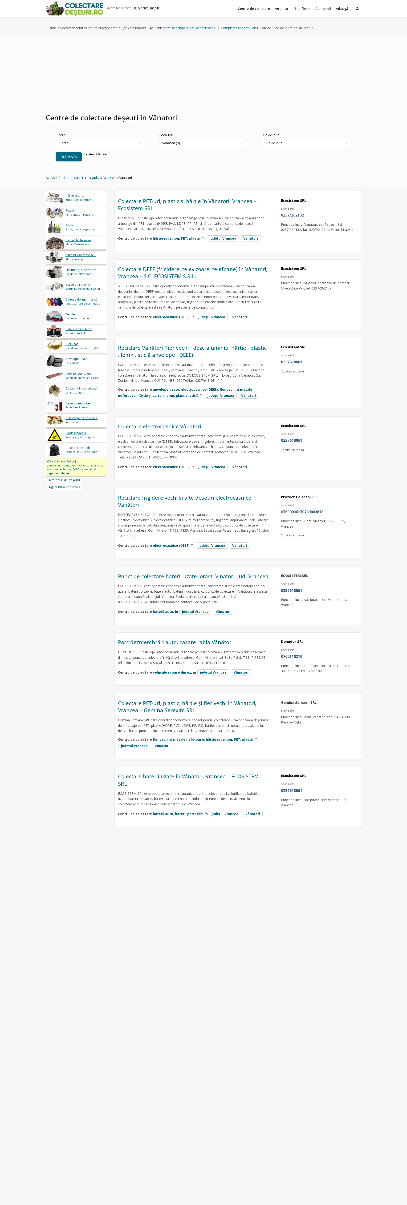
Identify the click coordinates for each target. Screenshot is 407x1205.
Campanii (323, 8)
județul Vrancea (223, 238)
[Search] (357, 8)
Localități (166, 135)
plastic (195, 238)
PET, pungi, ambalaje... (79, 212)
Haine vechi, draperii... (79, 316)
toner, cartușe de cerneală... (83, 301)
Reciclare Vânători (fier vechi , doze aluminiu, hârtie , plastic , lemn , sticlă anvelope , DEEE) (192, 351)
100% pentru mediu (145, 8)
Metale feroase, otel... (78, 242)
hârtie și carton (166, 238)
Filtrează (69, 156)
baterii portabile (189, 813)
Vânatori (250, 238)
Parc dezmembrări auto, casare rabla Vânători (175, 642)
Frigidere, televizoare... (81, 272)
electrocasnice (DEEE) (171, 317)
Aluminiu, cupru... (80, 257)
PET (184, 238)
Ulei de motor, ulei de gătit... (83, 346)
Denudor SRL (292, 641)
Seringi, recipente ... (77, 405)
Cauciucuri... (76, 361)
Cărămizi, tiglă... (81, 390)
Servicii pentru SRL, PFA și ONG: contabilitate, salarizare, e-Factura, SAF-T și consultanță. (75, 466)
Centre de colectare (254, 8)
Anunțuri (282, 8)
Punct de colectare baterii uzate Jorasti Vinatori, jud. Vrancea (193, 576)
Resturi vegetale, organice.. (81, 435)
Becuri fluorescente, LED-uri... (83, 286)
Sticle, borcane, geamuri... (81, 227)
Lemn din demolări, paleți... (82, 375)
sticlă (194, 395)
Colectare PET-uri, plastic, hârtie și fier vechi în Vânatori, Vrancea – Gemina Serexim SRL (187, 706)
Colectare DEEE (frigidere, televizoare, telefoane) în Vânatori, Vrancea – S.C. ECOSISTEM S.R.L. (193, 272)
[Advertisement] (203, 77)
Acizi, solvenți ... (81, 420)
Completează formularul (239, 28)
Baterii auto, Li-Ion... (78, 331)
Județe (60, 135)
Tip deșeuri (271, 135)
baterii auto (163, 611)
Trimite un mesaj (293, 371)
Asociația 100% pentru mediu (194, 28)
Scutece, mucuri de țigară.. (82, 450)
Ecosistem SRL (293, 200)
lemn (170, 395)
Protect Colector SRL (299, 496)
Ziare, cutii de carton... (79, 197)
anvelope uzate (166, 389)
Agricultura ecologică (65, 487)
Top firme (302, 8)
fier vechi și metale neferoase (178, 739)
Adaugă (342, 8)
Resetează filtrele (95, 154)
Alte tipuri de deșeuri (64, 480)
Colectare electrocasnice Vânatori (159, 426)
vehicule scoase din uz (172, 672)
